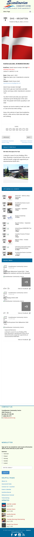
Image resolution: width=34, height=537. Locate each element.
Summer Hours (11, 509)
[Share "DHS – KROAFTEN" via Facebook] (7, 129)
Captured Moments (10, 330)
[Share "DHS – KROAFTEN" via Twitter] (10, 129)
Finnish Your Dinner (12, 524)
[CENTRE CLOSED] (4, 505)
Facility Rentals (11, 514)
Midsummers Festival (8, 495)
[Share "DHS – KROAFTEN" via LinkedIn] (20, 129)
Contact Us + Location (8, 486)
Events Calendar (6, 489)
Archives (26, 22)
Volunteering (5, 498)
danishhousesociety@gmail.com (12, 83)
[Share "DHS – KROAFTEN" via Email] (23, 129)
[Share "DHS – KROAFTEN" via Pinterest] (17, 129)
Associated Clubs (6, 484)
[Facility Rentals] (4, 515)
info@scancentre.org (9, 418)
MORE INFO (16, 161)
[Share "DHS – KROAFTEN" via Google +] (13, 129)
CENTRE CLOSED (11, 504)
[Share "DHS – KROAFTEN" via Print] (27, 129)
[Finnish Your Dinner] (4, 525)
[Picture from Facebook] (7, 282)
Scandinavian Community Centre (17, 266)
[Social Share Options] (30, 288)
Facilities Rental (6, 492)
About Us (4, 481)
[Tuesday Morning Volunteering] (4, 520)
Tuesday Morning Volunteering (16, 519)
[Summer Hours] (4, 510)
